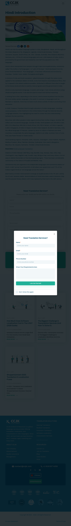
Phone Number (21, 259)
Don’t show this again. (26, 292)
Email (18, 250)
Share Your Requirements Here (26, 267)
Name (18, 242)
